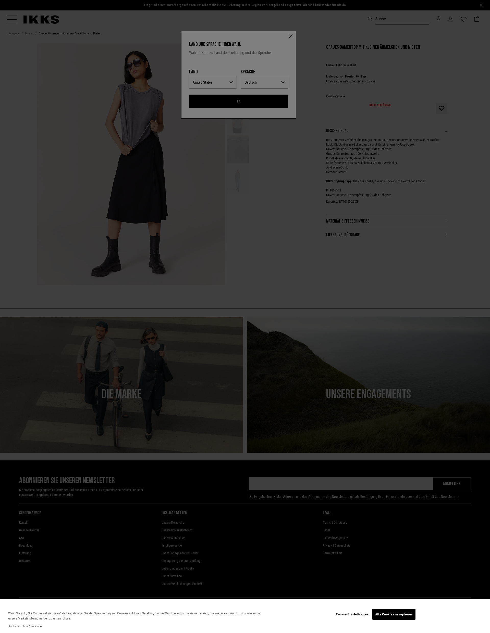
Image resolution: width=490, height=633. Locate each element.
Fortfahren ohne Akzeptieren (26, 626)
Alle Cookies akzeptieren (394, 614)
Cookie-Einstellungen (352, 614)
